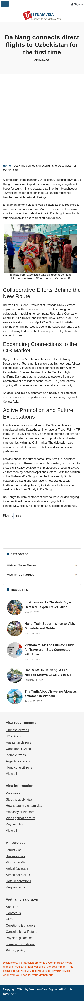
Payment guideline (19, 938)
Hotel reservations (18, 881)
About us (12, 907)
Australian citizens (18, 742)
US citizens (14, 736)
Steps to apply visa (19, 799)
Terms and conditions (20, 944)
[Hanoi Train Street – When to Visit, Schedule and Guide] (15, 628)
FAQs (10, 919)
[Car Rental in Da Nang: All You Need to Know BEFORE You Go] (15, 675)
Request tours (15, 887)
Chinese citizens (17, 730)
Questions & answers (20, 925)
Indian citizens (16, 755)
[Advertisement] (42, 117)
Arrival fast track (17, 868)
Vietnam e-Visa (16, 862)
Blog (18, 515)
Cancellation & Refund (21, 931)
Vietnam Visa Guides (20, 574)
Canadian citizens (18, 748)
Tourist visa (13, 850)
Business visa (15, 856)
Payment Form (16, 824)
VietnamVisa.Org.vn (43, 989)
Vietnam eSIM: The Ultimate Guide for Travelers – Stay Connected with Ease (50, 649)
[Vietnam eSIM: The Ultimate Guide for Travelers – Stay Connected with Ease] (15, 650)
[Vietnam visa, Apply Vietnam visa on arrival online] (42, 15)
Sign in (78, 4)
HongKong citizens (19, 767)
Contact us (13, 913)
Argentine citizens (18, 761)
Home (7, 165)
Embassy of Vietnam (20, 812)
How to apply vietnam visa (24, 805)
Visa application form (20, 818)
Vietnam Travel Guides (21, 565)
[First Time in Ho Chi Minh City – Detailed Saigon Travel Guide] (15, 607)
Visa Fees (13, 793)
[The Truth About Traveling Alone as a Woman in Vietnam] (15, 696)
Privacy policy (15, 950)
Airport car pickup (18, 875)
